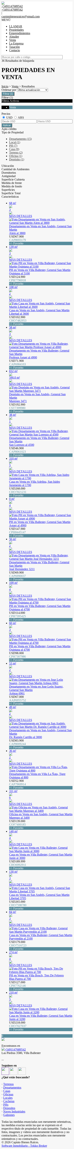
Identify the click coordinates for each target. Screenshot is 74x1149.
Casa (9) (14, 149)
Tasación (14, 46)
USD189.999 (17, 865)
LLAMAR (15, 26)
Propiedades (16, 29)
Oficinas (8, 1094)
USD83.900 (17, 744)
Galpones (9, 1115)
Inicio (5, 86)
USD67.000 (17, 700)
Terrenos (8, 1084)
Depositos (9, 1108)
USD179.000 (17, 945)
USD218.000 (17, 1026)
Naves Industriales (14, 1111)
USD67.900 (17, 240)
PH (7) (13, 145)
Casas (6, 1091)
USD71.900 (17, 364)
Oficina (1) (15, 156)
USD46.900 (17, 452)
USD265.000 (17, 905)
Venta (12, 40)
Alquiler (14, 36)
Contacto (14, 50)
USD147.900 (17, 532)
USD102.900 (17, 320)
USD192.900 (17, 408)
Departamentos (12, 1087)
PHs (5, 1104)
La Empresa (16, 43)
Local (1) (14, 142)
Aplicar (7, 125)
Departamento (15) (20, 138)
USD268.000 (17, 492)
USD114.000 (17, 616)
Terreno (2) (16, 152)
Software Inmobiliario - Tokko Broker (24, 1145)
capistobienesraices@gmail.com (21, 16)
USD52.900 (17, 784)
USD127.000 (17, 986)
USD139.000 (17, 824)
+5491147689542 (15, 1049)
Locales (8, 1097)
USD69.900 (17, 576)
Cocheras (8, 1101)
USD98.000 (17, 656)
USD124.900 (17, 280)
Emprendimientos (19, 33)
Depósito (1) (16, 159)
